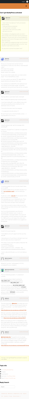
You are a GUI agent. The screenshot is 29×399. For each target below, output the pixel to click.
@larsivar (14, 303)
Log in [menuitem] (23, 1)
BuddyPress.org (2, 6)
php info (13, 195)
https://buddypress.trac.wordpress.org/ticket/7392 (13, 310)
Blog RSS (24, 393)
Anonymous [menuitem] (27, 1)
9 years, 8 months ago (23, 17)
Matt (21, 393)
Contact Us (6, 396)
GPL (2, 396)
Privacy (10, 396)
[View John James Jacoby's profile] (2, 270)
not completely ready (9, 191)
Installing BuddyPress (8, 369)
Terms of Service (16, 396)
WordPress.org (4, 393)
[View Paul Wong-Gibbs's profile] (2, 299)
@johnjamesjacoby (6, 337)
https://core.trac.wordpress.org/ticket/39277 (15, 318)
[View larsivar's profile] (3, 18)
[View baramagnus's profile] (2, 258)
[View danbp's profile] (2, 59)
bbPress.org (10, 393)
